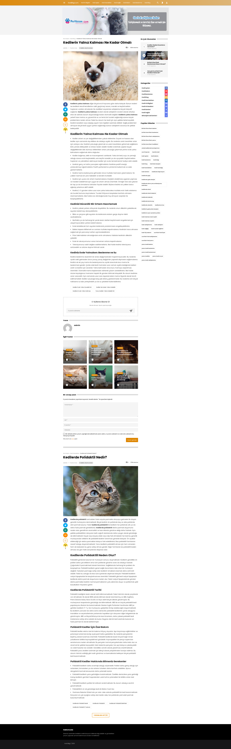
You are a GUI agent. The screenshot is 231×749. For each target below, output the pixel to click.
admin (65, 48)
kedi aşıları (145, 156)
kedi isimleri (145, 171)
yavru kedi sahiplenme (149, 260)
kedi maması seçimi (148, 221)
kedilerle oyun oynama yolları (151, 213)
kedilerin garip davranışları (150, 209)
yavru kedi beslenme (148, 248)
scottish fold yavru (147, 240)
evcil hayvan (146, 152)
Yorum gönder (132, 440)
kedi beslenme (146, 160)
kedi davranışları (155, 164)
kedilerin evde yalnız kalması (82, 291)
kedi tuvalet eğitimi (157, 228)
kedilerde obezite (147, 205)
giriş (73, 439)
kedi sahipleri (159, 224)
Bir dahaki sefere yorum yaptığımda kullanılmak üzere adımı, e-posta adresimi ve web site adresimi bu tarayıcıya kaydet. (98, 435)
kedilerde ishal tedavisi (149, 193)
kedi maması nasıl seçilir (149, 217)
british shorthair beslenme (150, 132)
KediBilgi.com (73, 3)
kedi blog (144, 164)
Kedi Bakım (126, 3)
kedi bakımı (154, 156)
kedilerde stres (159, 205)
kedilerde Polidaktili (99, 703)
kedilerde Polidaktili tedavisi (81, 707)
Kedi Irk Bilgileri (85, 3)
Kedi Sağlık (117, 3)
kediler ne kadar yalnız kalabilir (105, 287)
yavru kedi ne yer (157, 256)
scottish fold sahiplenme (149, 236)
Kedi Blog (147, 3)
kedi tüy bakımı (146, 232)
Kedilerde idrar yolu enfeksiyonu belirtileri (152, 184)
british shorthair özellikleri (150, 144)
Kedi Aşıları (96, 3)
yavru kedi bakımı (147, 244)
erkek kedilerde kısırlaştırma (150, 148)
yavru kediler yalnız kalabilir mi (104, 291)
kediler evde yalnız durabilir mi (82, 287)
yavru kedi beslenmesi (148, 252)
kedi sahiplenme (147, 224)
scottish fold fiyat (159, 232)
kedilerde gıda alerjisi (148, 179)
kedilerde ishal (146, 189)
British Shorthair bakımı (149, 128)
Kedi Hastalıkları (106, 3)
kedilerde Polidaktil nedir (80, 703)
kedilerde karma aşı (148, 201)
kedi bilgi (156, 160)
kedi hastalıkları (147, 167)
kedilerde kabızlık (147, 197)
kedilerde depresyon (158, 171)
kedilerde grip (146, 175)
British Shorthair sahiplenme (151, 136)
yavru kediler (146, 256)
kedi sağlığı (145, 228)
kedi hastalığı (158, 167)
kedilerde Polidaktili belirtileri (118, 703)
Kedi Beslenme (137, 3)
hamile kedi (155, 152)
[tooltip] (65, 104)
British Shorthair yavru (149, 140)
